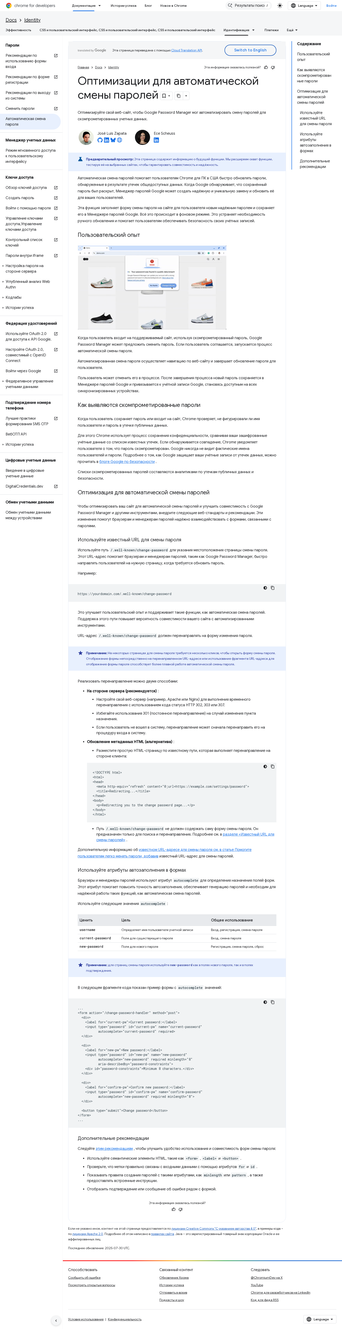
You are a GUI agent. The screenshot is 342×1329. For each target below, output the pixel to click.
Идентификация (236, 30)
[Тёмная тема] (265, 588)
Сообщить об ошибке (84, 1277)
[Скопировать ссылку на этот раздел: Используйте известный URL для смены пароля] (186, 540)
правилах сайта (162, 1234)
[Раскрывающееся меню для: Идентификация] (254, 30)
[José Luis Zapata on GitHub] (100, 141)
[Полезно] (265, 67)
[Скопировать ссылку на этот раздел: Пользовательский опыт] (146, 235)
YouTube (257, 1285)
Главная (83, 67)
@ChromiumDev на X (267, 1277)
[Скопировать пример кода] (272, 588)
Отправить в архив (173, 1292)
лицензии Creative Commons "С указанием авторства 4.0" (213, 1229)
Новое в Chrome (173, 5)
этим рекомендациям (114, 1148)
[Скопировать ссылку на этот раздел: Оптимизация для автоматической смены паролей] (214, 493)
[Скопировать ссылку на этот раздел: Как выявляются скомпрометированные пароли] (205, 405)
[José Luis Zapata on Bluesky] (113, 141)
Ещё (290, 30)
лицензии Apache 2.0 (87, 1234)
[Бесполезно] (272, 67)
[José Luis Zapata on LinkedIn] (106, 141)
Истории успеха (123, 5)
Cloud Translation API (186, 50)
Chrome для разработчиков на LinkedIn (280, 1292)
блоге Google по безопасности (127, 461)
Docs (11, 20)
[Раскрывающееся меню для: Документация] (101, 5)
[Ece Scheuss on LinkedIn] (156, 141)
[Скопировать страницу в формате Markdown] (179, 96)
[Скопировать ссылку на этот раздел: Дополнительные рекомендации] (153, 1139)
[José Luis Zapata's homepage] (119, 141)
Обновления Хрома (174, 1277)
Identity (32, 20)
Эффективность (18, 30)
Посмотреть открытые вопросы (91, 1285)
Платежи (271, 30)
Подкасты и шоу (171, 1300)
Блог (148, 5)
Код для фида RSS (265, 1300)
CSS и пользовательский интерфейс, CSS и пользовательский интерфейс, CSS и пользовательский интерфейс (127, 30)
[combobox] (248, 5)
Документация (83, 5)
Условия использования (86, 1319)
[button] (30, 269)
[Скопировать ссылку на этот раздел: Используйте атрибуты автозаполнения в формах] (190, 870)
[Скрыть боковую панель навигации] (56, 1320)
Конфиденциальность (124, 1319)
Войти (331, 5)
